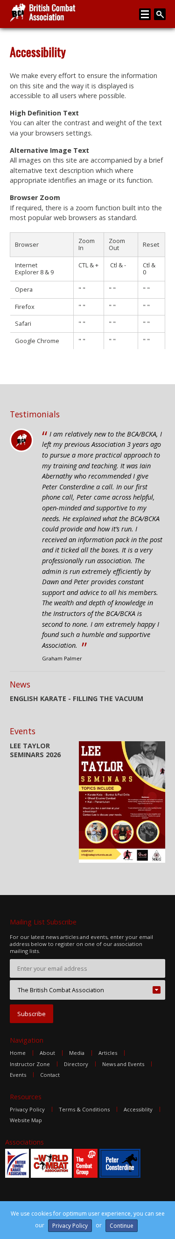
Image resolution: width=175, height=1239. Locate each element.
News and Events (123, 1064)
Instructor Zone (30, 1064)
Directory (76, 1064)
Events (18, 1074)
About (47, 1052)
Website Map (26, 1120)
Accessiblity (138, 1109)
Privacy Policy (27, 1109)
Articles (107, 1052)
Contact (50, 1074)
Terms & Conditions (84, 1109)
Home (18, 1052)
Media (76, 1052)
